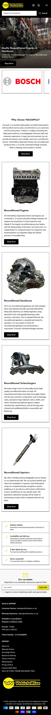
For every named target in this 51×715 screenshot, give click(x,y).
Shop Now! (9, 63)
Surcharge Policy (8, 652)
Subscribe (43, 587)
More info (7, 109)
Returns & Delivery (9, 655)
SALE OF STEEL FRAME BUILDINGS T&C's (18, 671)
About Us (5, 646)
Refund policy (7, 662)
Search (44, 13)
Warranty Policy (8, 649)
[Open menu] (46, 5)
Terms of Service (8, 659)
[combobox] (25, 13)
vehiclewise (13, 701)
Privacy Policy (7, 665)
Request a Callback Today (12, 622)
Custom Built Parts (9, 668)
